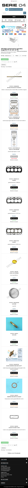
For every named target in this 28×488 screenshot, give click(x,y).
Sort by (2, 55)
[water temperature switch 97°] (14, 355)
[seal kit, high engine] (14, 108)
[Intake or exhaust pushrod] (14, 77)
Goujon (14, 335)
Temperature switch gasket (14, 396)
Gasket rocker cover (14, 427)
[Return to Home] (2, 20)
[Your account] (6, 9)
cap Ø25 (14, 304)
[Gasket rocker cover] (14, 417)
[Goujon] (14, 324)
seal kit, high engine (14, 118)
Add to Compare (14, 98)
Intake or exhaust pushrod (14, 87)
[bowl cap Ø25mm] (14, 262)
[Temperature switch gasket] (14, 386)
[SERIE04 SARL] (14, 5)
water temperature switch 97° (14, 365)
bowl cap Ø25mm (14, 273)
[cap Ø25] (14, 293)
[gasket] (14, 169)
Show (17, 55)
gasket (14, 180)
